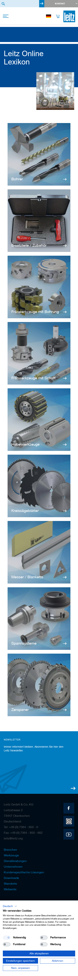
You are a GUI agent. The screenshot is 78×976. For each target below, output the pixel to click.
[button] (10, 906)
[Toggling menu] (6, 16)
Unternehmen (13, 866)
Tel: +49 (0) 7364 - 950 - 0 (21, 827)
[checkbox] (44, 937)
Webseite (10, 889)
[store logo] (69, 16)
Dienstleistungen (15, 861)
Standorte (10, 883)
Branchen (10, 849)
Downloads (11, 878)
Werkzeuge (11, 855)
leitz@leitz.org (13, 838)
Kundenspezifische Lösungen (24, 872)
